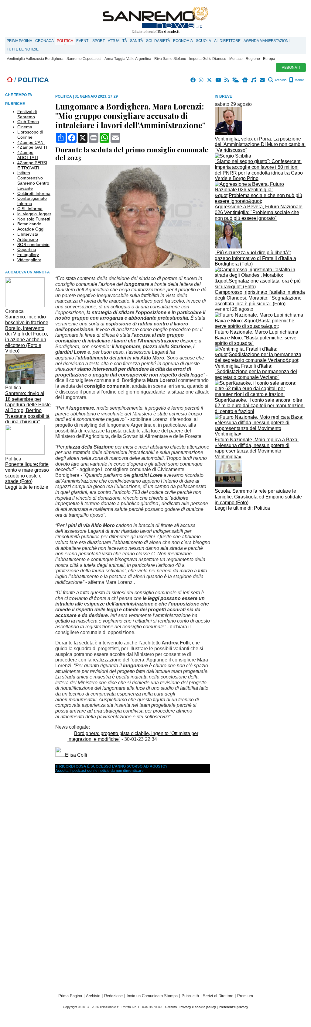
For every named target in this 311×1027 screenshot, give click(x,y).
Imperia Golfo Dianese (207, 59)
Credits (171, 1007)
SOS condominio (33, 244)
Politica (65, 41)
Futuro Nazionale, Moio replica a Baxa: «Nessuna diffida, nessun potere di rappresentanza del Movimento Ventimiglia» (257, 448)
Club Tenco (28, 121)
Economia (183, 41)
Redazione (113, 996)
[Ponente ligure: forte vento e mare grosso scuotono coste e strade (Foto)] (25, 453)
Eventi (82, 41)
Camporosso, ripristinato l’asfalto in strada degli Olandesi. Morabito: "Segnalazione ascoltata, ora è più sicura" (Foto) (260, 298)
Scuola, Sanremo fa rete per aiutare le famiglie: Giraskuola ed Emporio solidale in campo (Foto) (258, 496)
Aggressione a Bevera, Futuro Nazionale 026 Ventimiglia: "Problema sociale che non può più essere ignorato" (258, 212)
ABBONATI (291, 67)
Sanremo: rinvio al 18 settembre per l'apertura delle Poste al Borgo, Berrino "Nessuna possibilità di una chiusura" (28, 407)
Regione (253, 59)
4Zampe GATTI (32, 147)
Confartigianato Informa (32, 201)
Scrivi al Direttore (218, 996)
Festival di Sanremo (27, 114)
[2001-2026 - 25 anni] (155, 17)
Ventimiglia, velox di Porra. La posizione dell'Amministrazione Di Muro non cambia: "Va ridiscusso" (260, 144)
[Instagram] (201, 80)
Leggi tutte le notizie (26, 487)
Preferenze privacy (233, 1007)
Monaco (236, 59)
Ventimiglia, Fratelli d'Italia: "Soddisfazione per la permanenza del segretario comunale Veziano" (256, 371)
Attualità (117, 41)
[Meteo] (235, 80)
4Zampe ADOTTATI (27, 155)
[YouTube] (218, 80)
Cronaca (44, 41)
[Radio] (254, 80)
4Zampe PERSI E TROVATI (32, 165)
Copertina (26, 249)
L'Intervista (27, 234)
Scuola (203, 41)
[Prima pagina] (9, 80)
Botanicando (29, 223)
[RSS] (227, 80)
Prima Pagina (19, 41)
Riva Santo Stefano (170, 59)
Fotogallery (28, 254)
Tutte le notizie (23, 49)
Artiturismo (27, 239)
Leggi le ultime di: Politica (242, 508)
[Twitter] (210, 80)
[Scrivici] (262, 80)
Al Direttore (227, 41)
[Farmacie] (245, 80)
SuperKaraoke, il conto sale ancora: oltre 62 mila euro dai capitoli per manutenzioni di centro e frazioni (260, 405)
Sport (98, 41)
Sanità (136, 41)
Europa (269, 59)
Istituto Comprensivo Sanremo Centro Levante (33, 180)
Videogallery (29, 259)
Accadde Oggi (30, 229)
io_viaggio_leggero (35, 213)
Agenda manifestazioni (266, 41)
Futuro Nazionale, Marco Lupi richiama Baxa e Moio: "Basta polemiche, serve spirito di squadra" (256, 337)
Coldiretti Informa (33, 193)
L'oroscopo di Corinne (30, 135)
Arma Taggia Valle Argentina (127, 59)
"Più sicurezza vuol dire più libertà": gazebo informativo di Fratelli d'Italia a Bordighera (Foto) (255, 258)
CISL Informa (30, 208)
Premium (245, 996)
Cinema (24, 126)
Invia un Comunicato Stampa (152, 996)
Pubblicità (190, 996)
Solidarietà (158, 41)
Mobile (299, 80)
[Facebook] (193, 80)
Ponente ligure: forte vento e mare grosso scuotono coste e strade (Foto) (27, 473)
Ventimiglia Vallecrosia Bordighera (35, 59)
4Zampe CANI (31, 142)
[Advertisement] (260, 555)
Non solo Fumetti (33, 219)
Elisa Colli (76, 755)
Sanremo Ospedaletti (84, 59)
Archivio (280, 80)
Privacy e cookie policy (197, 1007)
